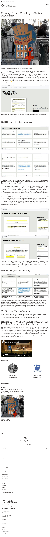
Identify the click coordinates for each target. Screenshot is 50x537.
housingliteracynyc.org (42, 80)
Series (3, 487)
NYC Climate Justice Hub (7, 492)
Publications (5, 474)
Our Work (4, 463)
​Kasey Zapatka (12, 375)
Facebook (4, 521)
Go (46, 448)
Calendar (4, 485)
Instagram (4, 523)
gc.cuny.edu (4, 519)
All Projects (4, 471)
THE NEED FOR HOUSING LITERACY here (15, 314)
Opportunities (5, 458)
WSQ (3, 480)
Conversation (3, 387)
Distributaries (5, 476)
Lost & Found (5, 478)
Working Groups (6, 469)
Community (5, 456)
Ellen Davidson (43, 330)
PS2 (3, 465)
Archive (4, 489)
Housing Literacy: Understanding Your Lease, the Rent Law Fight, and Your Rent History (12, 391)
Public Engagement (6, 467)
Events (3, 483)
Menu (47, 4)
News (3, 459)
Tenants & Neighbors (37, 375)
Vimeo (3, 526)
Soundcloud (4, 527)
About (3, 454)
